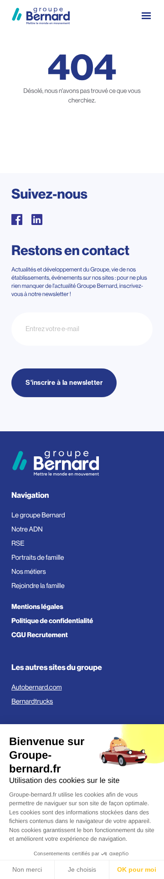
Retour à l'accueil (82, 140)
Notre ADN (27, 529)
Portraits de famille (37, 557)
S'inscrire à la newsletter (64, 382)
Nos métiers (28, 571)
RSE (18, 543)
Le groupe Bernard (38, 515)
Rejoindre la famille (38, 586)
